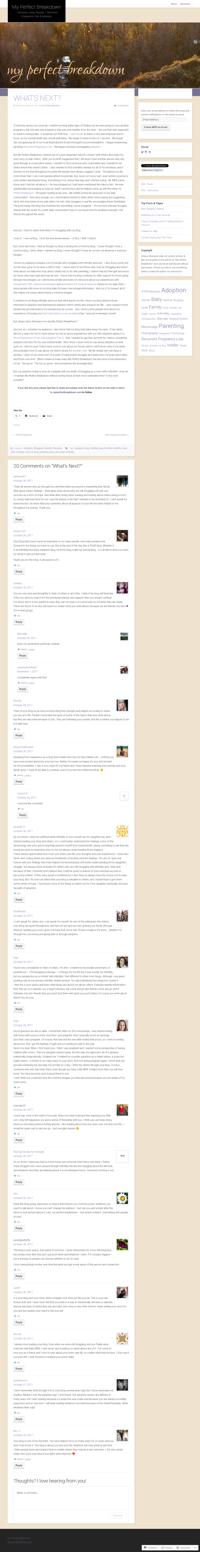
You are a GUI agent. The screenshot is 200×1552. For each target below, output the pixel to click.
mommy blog (31, 452)
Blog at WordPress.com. (20, 1542)
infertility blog (96, 448)
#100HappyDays (150, 291)
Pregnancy (164, 333)
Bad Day (167, 300)
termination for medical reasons (78, 284)
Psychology (178, 333)
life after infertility (112, 448)
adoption (95, 146)
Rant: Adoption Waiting (152, 209)
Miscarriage (149, 327)
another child (80, 350)
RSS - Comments (149, 190)
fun (180, 307)
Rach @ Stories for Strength (28, 1151)
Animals (145, 300)
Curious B (22, 793)
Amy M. (17, 1334)
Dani (15, 957)
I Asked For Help (149, 231)
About (174, 3)
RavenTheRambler (23, 747)
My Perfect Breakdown (36, 7)
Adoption (28, 448)
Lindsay (17, 583)
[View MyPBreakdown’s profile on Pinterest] (149, 152)
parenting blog (47, 452)
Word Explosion (24, 435)
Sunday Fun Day (158, 345)
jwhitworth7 (19, 476)
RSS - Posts (147, 184)
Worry (152, 350)
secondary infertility (64, 452)
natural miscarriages (45, 284)
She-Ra (17, 700)
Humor (152, 313)
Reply (18, 519)
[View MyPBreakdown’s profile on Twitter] (142, 152)
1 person (31, 649)
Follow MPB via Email (155, 127)
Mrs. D (16, 1430)
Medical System (178, 318)
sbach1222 (19, 531)
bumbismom (20, 1380)
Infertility (48, 448)
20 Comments (123, 106)
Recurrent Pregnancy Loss (37, 146)
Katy (15, 1021)
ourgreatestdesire (27, 667)
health (144, 313)
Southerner (19, 911)
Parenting (57, 448)
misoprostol (20, 284)
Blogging (38, 448)
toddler (172, 345)
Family (155, 307)
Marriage (162, 318)
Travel (183, 345)
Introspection (148, 318)
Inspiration (176, 313)
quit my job (77, 134)
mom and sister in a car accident (60, 313)
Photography (149, 333)
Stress (144, 345)
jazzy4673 (19, 826)
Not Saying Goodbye (115, 435)
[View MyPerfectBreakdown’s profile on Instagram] (146, 152)
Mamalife (22, 633)
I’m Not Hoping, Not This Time (156, 237)
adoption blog (82, 448)
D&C (30, 284)
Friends (173, 307)
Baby (156, 299)
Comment (118, 1515)
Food (165, 307)
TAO (15, 1193)
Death (144, 307)
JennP (16, 1288)
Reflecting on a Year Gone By (155, 215)
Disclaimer (185, 3)
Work (144, 350)
